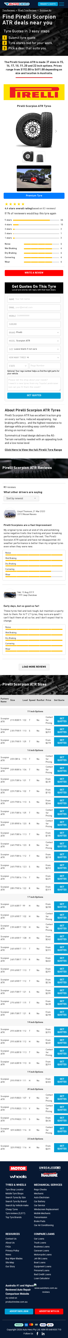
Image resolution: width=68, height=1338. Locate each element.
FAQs (8, 1246)
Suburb (13, 324)
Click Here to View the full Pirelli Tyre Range (33, 450)
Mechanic (38, 1193)
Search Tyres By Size (16, 1197)
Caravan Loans (41, 1250)
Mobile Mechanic (42, 1213)
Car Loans (39, 1238)
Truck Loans (40, 1242)
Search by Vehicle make (17, 1205)
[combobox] (37, 333)
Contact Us (11, 1238)
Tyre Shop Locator (15, 1189)
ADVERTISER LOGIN (19, 1311)
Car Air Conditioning (44, 1225)
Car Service (39, 1205)
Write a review (34, 273)
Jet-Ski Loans (40, 1258)
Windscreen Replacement (46, 1209)
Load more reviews (34, 667)
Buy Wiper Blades (14, 1258)
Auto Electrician (41, 1197)
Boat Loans (39, 1262)
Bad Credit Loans (42, 1274)
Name (11, 299)
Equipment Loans (42, 1266)
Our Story (10, 1266)
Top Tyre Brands (14, 1217)
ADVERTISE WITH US (49, 1311)
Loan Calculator (42, 1278)
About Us (10, 1242)
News (8, 1254)
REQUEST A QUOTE (48, 4)
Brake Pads (39, 1221)
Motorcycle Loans (43, 1254)
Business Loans (41, 1246)
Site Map (10, 1262)
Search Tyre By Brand (16, 1201)
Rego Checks (40, 1189)
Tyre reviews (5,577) (15, 1213)
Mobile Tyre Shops (14, 1193)
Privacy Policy (12, 1250)
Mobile (12, 316)
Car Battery (39, 1201)
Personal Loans (41, 1270)
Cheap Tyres (12, 1209)
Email (12, 308)
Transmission (40, 1217)
